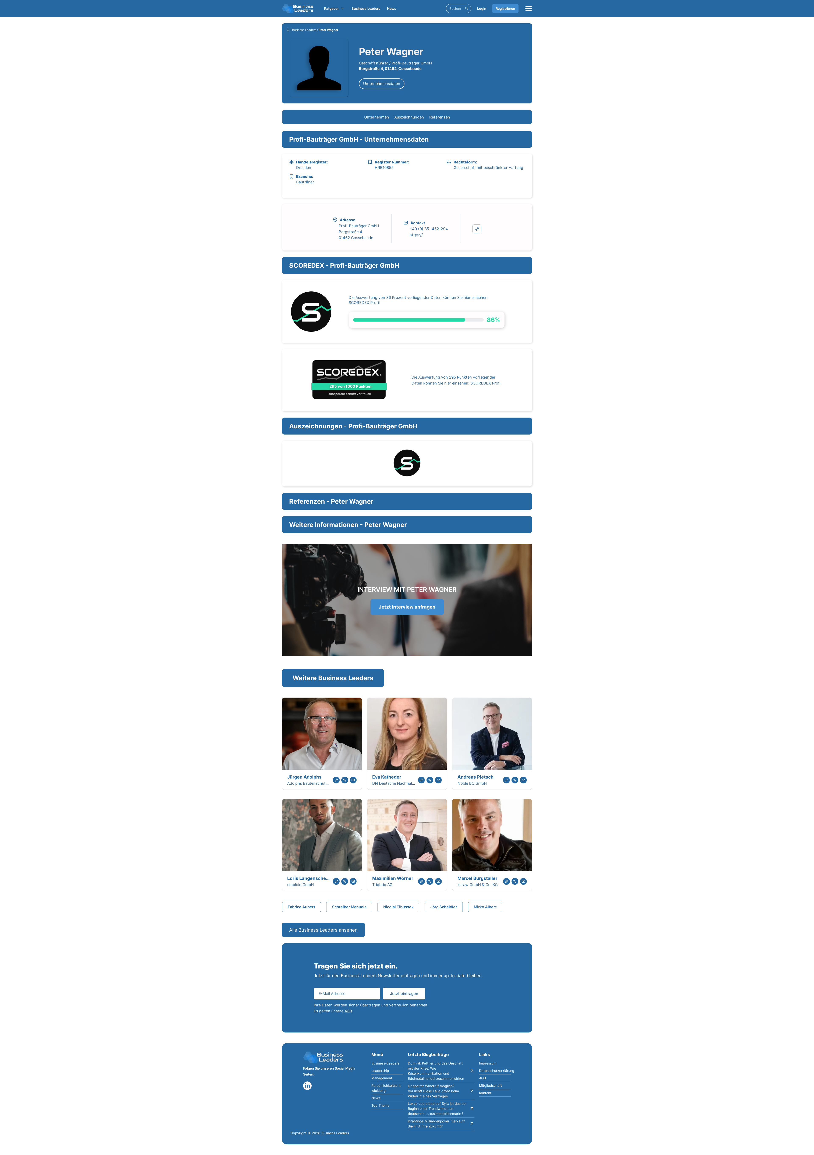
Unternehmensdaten (381, 83)
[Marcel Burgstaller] (492, 835)
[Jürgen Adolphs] (322, 734)
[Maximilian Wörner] (407, 835)
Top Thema (380, 1105)
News (391, 8)
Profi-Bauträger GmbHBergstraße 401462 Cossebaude (359, 232)
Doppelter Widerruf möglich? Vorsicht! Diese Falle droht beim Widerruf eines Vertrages (433, 1091)
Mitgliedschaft (490, 1085)
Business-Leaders (385, 1063)
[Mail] (353, 780)
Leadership (380, 1071)
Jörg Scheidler (443, 907)
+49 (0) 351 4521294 (429, 229)
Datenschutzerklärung (495, 1071)
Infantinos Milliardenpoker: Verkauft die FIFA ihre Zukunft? (436, 1123)
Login (481, 8)
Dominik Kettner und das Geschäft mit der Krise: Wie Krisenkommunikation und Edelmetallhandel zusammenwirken (436, 1071)
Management (381, 1078)
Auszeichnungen (409, 117)
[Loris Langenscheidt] (322, 835)
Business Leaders (365, 8)
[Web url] (336, 780)
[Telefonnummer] (344, 780)
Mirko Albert (485, 907)
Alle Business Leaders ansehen (323, 930)
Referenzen (439, 117)
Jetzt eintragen (404, 993)
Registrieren (505, 8)
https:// (416, 235)
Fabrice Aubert (301, 907)
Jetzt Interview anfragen (407, 607)
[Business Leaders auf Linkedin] (307, 1085)
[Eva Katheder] (407, 734)
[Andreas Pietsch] (492, 734)
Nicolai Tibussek (398, 907)
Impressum (487, 1063)
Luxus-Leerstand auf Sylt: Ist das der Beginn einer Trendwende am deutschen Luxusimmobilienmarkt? (437, 1108)
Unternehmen (376, 117)
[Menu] (528, 8)
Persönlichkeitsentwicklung (386, 1088)
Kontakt (485, 1093)
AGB (348, 1011)
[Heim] (288, 30)
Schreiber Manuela (349, 907)
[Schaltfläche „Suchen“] (466, 8)
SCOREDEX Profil (364, 302)
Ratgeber (331, 8)
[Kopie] (477, 229)
